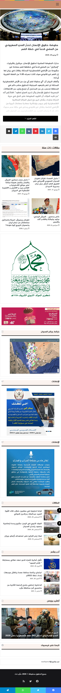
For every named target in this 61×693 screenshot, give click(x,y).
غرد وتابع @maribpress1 (50, 661)
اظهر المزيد (31, 118)
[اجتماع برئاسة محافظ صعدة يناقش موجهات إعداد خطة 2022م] (51, 576)
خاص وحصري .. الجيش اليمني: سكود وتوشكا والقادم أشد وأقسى (46, 219)
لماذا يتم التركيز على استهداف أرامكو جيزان (23, 536)
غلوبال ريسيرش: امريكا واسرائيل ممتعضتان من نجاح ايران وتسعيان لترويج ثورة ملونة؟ (15, 222)
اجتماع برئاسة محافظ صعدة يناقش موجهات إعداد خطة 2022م (23, 574)
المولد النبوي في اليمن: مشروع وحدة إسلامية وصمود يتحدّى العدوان (22, 525)
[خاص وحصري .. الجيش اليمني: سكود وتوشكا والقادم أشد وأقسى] (45, 206)
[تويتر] (49, 131)
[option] (30, 623)
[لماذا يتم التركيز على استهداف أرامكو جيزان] (51, 540)
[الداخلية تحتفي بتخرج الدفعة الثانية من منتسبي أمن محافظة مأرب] (51, 589)
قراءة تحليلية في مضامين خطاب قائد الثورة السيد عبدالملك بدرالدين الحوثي (23, 512)
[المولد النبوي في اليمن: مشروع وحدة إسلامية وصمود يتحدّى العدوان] (51, 527)
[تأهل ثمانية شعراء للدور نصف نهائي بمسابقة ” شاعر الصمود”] (51, 564)
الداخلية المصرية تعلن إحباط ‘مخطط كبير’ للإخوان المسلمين (34, 634)
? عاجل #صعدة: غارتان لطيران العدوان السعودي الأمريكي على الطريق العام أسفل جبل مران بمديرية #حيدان (46, 182)
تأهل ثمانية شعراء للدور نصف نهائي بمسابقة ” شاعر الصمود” (22, 562)
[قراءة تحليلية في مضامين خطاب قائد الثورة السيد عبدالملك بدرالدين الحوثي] (51, 515)
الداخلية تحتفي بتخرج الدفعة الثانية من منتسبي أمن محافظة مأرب (24, 587)
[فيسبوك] (55, 131)
